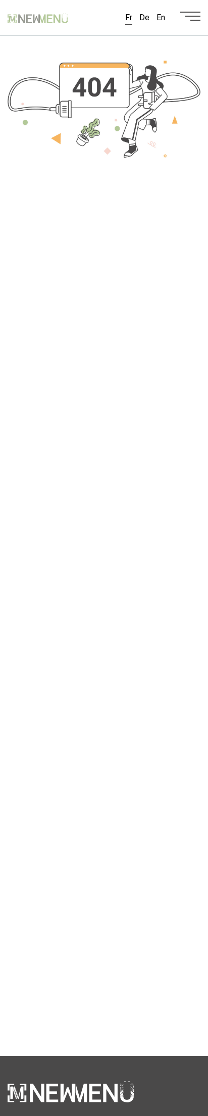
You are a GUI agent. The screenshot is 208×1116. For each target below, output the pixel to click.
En (161, 17)
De (144, 17)
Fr (128, 17)
